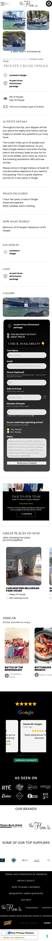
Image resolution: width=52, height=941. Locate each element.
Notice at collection (13, 937)
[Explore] (2, 3)
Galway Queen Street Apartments (21, 590)
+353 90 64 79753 (26, 504)
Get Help (26, 899)
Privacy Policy (26, 880)
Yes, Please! (16, 429)
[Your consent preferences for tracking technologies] (47, 936)
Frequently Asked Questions (26, 893)
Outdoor (24, 59)
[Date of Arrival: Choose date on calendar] (44, 397)
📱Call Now (26, 513)
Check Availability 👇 (26, 344)
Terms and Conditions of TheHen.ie (26, 874)
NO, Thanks (16, 432)
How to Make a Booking (26, 887)
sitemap (47, 923)
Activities (14, 59)
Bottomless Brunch (13, 669)
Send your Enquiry (27, 463)
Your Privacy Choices (22, 932)
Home (5, 59)
